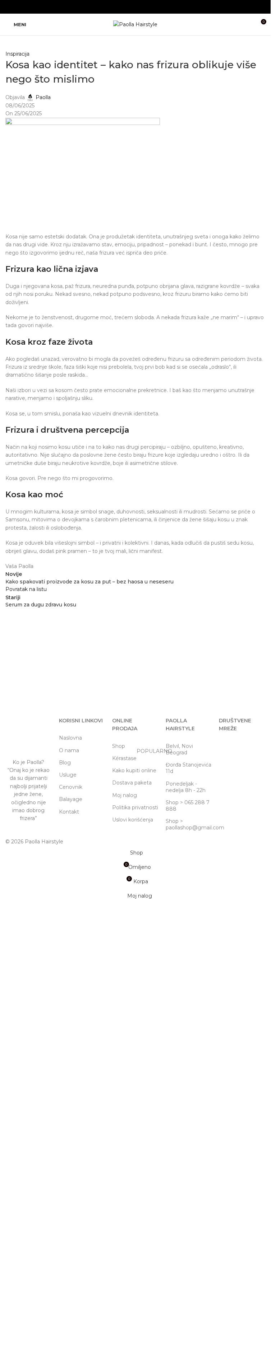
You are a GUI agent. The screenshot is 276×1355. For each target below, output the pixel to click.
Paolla (43, 97)
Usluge (68, 775)
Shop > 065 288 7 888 (188, 805)
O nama (69, 750)
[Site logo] (135, 24)
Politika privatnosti (135, 807)
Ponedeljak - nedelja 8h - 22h (186, 787)
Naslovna (70, 738)
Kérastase (135, 757)
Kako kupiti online (134, 770)
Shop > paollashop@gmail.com (189, 824)
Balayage (70, 799)
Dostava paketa (132, 782)
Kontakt (69, 812)
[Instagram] (228, 749)
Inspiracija (17, 54)
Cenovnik (70, 787)
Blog (65, 762)
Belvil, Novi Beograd (179, 749)
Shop (118, 746)
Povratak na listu (26, 589)
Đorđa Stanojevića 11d (188, 768)
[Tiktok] (247, 749)
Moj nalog (124, 795)
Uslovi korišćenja (132, 819)
